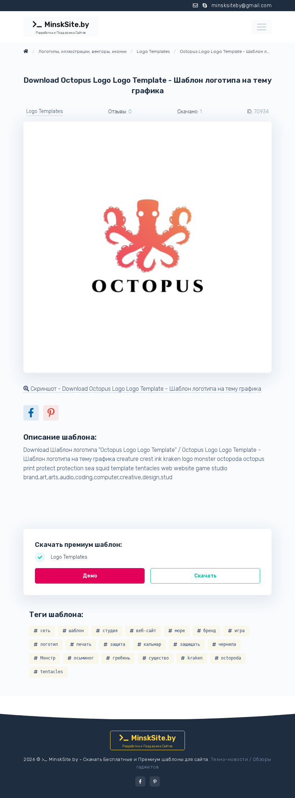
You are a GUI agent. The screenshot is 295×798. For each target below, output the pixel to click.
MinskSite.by (62, 27)
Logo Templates (44, 111)
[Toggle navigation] (261, 27)
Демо (90, 576)
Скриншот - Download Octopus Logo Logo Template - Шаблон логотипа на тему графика (145, 388)
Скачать (205, 576)
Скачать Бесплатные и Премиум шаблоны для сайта (145, 759)
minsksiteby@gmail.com (242, 6)
